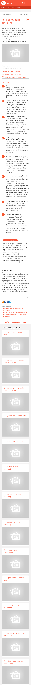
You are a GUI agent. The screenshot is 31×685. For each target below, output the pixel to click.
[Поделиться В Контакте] (5, 302)
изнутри (21, 129)
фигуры (24, 133)
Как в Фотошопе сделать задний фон (13, 662)
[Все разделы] (28, 3)
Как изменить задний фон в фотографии (14, 495)
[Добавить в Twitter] (10, 302)
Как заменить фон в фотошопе (11, 74)
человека (13, 128)
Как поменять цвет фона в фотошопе (15, 312)
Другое (18, 7)
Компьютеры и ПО (11, 7)
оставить (17, 131)
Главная (3, 7)
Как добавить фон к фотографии (11, 551)
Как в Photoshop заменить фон (14, 333)
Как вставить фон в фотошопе (15, 441)
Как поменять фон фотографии (11, 468)
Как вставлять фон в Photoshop (11, 606)
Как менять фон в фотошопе (11, 71)
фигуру (8, 128)
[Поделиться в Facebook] (8, 302)
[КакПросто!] (7, 3)
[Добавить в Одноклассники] (3, 302)
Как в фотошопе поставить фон (14, 579)
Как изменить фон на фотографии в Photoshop (14, 315)
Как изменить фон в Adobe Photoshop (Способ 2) (14, 389)
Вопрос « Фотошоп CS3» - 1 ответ (15, 77)
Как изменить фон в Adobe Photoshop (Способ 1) (14, 361)
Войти (24, 3)
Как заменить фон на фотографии (12, 523)
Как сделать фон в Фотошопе (15, 416)
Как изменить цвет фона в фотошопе (14, 634)
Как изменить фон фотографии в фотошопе (13, 309)
